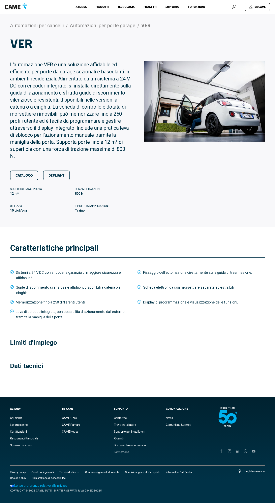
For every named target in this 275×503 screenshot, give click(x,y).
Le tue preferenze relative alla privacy (40, 486)
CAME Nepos (70, 431)
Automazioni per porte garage (102, 25)
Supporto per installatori (129, 431)
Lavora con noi (19, 424)
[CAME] (16, 6)
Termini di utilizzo (69, 472)
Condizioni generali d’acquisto (142, 472)
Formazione (197, 6)
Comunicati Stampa (178, 424)
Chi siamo (16, 418)
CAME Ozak (69, 418)
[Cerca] (234, 7)
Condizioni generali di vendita (102, 472)
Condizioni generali (42, 472)
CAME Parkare (71, 424)
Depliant (56, 175)
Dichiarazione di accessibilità (49, 477)
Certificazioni (18, 431)
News (169, 418)
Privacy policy (18, 472)
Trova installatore (125, 424)
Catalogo (24, 175)
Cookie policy (18, 477)
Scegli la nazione (254, 471)
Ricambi (119, 438)
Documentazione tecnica (130, 445)
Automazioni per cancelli (37, 25)
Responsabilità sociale (24, 438)
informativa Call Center (179, 472)
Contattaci (120, 418)
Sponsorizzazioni (21, 445)
